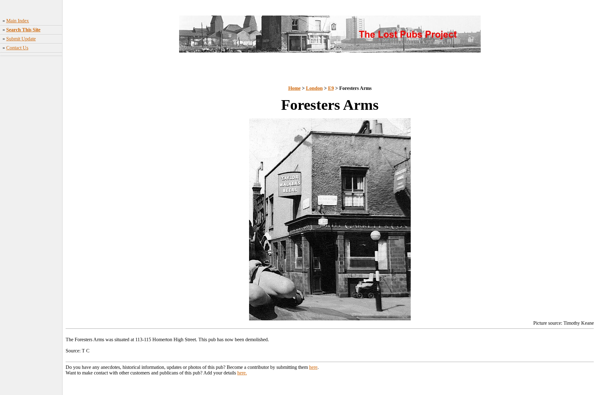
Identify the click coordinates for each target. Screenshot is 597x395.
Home (294, 88)
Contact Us (17, 47)
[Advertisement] (31, 156)
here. (242, 372)
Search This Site (23, 29)
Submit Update (21, 38)
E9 (331, 88)
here (313, 367)
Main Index (17, 20)
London (314, 88)
